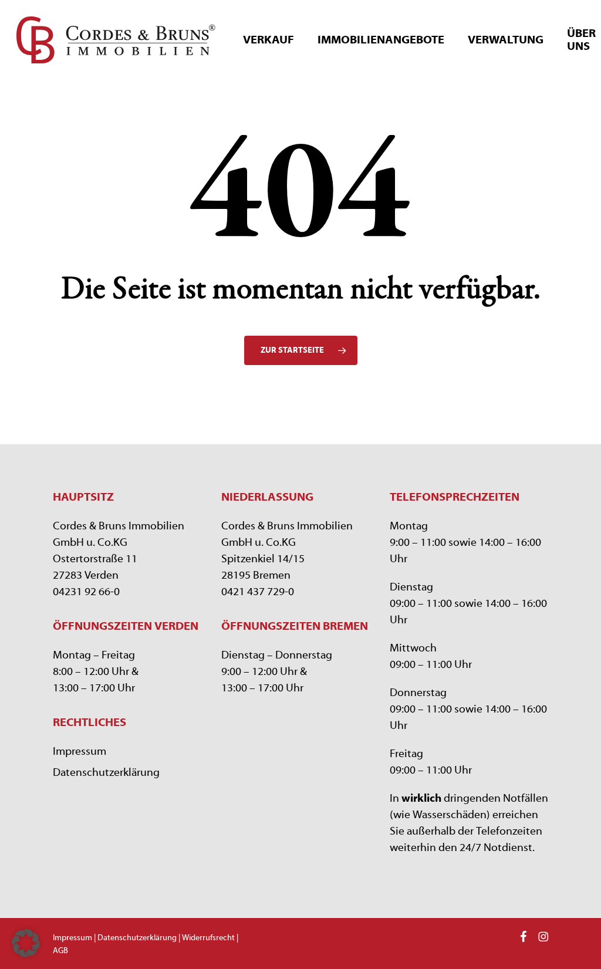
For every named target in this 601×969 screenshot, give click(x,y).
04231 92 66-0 (86, 591)
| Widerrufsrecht (206, 938)
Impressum (79, 751)
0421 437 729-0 (257, 591)
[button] (26, 943)
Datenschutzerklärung (106, 772)
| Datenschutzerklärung (135, 938)
